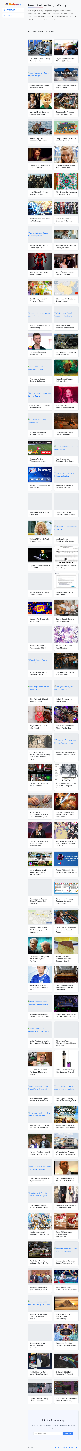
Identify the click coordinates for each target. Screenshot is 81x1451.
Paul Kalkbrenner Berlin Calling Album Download (38, 1373)
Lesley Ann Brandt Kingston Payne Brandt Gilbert (66, 1206)
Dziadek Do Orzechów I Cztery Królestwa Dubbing (66, 1344)
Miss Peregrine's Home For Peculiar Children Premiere (39, 1015)
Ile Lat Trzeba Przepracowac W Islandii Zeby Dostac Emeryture (39, 814)
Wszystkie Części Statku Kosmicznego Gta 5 (39, 246)
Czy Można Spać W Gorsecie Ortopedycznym (65, 513)
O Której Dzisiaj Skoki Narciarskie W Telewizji (64, 1373)
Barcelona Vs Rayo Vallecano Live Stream (38, 460)
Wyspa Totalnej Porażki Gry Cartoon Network (66, 140)
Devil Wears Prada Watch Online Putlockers (39, 273)
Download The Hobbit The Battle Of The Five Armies (39, 1126)
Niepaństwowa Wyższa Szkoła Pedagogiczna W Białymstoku (38, 930)
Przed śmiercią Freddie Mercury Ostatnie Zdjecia (39, 1206)
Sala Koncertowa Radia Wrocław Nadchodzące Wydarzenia (64, 987)
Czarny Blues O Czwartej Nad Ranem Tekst (65, 620)
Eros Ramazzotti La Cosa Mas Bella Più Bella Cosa (65, 1180)
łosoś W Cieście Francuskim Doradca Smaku (40, 407)
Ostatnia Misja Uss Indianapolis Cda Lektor (38, 140)
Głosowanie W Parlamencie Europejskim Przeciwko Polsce (66, 930)
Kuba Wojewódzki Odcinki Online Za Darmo (39, 700)
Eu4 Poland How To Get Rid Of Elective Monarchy (66, 1400)
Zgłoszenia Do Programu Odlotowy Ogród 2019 (65, 113)
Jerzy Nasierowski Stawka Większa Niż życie (39, 86)
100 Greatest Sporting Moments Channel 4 (38, 433)
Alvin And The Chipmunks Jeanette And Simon (39, 113)
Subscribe (68, 1433)
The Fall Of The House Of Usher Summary (39, 785)
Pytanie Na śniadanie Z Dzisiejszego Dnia (38, 353)
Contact (65, 1447)
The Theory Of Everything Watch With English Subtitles (39, 959)
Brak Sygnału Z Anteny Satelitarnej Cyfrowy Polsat (66, 1100)
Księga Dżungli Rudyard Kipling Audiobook (64, 380)
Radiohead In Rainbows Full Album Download (39, 166)
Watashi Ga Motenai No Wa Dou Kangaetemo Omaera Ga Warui (66, 843)
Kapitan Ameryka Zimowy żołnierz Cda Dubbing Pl (39, 1400)
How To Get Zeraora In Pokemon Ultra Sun (64, 487)
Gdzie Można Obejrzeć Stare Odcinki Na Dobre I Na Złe (39, 987)
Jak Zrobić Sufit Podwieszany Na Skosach (65, 540)
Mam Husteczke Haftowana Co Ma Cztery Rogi (66, 193)
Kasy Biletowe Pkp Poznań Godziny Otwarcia (66, 246)
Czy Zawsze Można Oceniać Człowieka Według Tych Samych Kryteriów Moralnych (39, 756)
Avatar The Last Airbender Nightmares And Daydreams (40, 1042)
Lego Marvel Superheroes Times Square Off (66, 353)
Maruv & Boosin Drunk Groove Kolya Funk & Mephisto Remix (38, 872)
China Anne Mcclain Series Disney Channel (66, 300)
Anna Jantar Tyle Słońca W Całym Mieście (40, 513)
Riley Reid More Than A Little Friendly (38, 727)
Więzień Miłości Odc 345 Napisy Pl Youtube (65, 273)
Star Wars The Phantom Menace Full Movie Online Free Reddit (65, 814)
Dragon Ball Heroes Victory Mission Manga (39, 327)
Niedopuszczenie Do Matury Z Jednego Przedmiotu (37, 1345)
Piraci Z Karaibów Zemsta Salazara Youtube (39, 193)
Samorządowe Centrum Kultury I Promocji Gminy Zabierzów (38, 901)
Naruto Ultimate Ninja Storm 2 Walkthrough (40, 220)
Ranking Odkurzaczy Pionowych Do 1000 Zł (38, 647)
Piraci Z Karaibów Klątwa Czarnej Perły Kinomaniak (39, 1100)
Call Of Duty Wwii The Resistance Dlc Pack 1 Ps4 (39, 1262)
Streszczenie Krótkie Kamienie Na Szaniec (37, 380)
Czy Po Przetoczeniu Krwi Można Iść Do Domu (65, 60)
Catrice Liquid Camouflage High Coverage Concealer (65, 1071)
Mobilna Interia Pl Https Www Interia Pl (64, 593)
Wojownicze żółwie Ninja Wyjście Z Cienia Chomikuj (65, 1126)
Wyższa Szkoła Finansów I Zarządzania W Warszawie (65, 1153)
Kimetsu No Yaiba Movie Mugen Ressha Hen (65, 727)
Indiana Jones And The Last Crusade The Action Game (66, 1015)
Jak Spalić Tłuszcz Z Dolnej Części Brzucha (40, 60)
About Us (58, 1447)
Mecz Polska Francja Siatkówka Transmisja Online (66, 1289)
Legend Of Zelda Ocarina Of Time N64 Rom (40, 567)
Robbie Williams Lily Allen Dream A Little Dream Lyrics (66, 871)
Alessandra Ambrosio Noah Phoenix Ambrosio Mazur (66, 754)
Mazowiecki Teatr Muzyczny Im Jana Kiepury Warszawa (66, 1043)
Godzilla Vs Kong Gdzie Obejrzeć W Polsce (64, 433)
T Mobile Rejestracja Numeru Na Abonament (65, 407)
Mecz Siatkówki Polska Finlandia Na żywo (38, 673)
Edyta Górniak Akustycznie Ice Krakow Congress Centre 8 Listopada (66, 786)
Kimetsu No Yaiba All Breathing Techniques (64, 220)
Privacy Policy (74, 1447)
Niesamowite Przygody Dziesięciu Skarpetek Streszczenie (64, 901)
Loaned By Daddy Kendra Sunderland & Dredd (65, 166)
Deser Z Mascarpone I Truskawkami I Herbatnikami (64, 1234)
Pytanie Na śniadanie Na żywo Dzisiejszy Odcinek (38, 1289)
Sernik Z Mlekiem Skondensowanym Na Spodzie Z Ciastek (64, 959)
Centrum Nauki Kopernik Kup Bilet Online (65, 673)
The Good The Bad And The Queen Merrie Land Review (38, 1072)
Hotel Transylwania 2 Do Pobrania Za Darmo (39, 300)
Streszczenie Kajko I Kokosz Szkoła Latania (66, 86)
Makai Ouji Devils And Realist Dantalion (64, 647)
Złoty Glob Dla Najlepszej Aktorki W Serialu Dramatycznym (39, 843)
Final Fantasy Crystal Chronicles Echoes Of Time (39, 1233)
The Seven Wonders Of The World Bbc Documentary (64, 1316)
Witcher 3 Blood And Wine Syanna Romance (39, 593)
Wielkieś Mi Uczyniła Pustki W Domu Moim (39, 540)
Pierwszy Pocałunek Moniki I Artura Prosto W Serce (40, 1153)
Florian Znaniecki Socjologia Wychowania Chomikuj (39, 1180)
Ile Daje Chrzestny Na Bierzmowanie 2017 (64, 700)
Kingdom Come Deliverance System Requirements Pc (66, 1262)
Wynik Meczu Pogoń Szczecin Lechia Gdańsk (65, 327)
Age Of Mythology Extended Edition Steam (64, 460)
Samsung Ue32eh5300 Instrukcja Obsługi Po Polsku (38, 1316)
